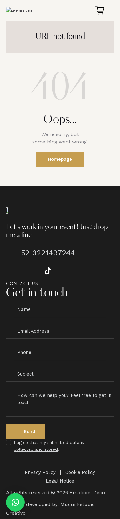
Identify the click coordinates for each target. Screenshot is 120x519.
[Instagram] (30, 271)
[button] (15, 502)
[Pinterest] (64, 271)
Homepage (60, 159)
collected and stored (36, 449)
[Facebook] (14, 271)
